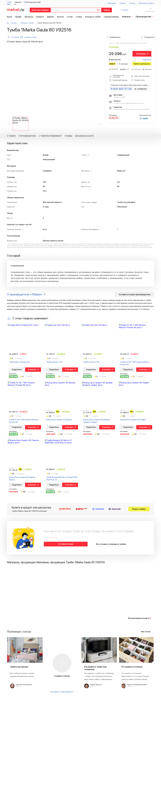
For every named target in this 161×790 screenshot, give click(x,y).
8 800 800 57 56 (121, 89)
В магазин (141, 54)
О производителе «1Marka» (24, 294)
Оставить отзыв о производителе (134, 294)
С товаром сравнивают (50, 136)
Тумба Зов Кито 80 (54, 362)
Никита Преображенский (137, 684)
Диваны (50, 17)
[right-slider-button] (154, 663)
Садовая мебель (111, 17)
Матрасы (29, 17)
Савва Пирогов (95, 684)
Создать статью (62, 676)
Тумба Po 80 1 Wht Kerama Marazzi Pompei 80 (134, 363)
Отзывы (123, 3)
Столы (70, 17)
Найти (107, 10)
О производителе (27, 136)
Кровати (40, 17)
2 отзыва (17, 358)
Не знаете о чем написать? (62, 692)
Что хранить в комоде (131, 667)
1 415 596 (9, 3)
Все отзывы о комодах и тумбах (111, 544)
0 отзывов (15, 37)
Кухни (9, 17)
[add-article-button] (62, 663)
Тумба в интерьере (19, 667)
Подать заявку (139, 509)
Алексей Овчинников (24, 684)
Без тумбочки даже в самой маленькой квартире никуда (22, 674)
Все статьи (146, 632)
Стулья (79, 17)
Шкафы (18, 17)
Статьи (132, 3)
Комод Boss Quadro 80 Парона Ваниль (22, 478)
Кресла (60, 17)
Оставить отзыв (65, 544)
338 (25, 2)
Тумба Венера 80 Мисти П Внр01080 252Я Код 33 (62, 478)
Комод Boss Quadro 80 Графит (133, 419)
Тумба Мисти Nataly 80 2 (19, 362)
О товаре (11, 136)
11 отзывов (57, 416)
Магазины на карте (146, 3)
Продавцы (112, 3)
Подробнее (146, 60)
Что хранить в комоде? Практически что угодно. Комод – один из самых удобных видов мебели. (135, 676)
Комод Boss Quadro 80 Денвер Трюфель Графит (96, 420)
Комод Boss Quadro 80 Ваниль (59, 419)
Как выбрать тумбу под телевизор (95, 668)
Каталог (14, 23)
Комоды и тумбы (93, 17)
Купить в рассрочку (141, 64)
